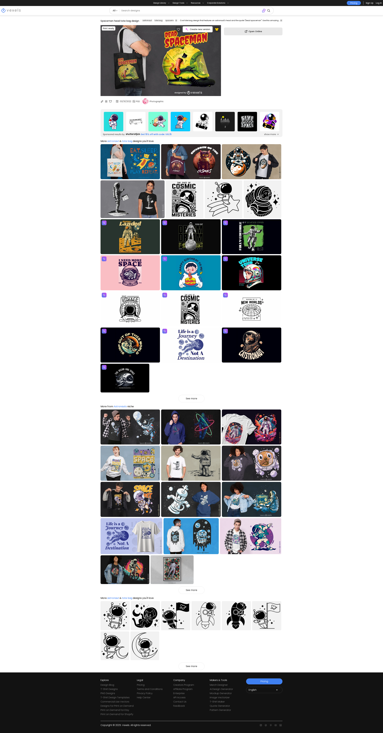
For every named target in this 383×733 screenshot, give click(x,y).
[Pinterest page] (271, 725)
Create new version (200, 29)
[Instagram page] (261, 725)
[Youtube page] (276, 725)
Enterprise (179, 693)
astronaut (147, 20)
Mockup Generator (221, 693)
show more (270, 134)
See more (191, 398)
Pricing (141, 685)
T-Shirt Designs (109, 689)
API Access (179, 697)
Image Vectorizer (220, 697)
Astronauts (120, 406)
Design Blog (107, 685)
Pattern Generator (220, 710)
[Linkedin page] (280, 725)
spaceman (170, 20)
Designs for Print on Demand (117, 706)
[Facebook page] (266, 725)
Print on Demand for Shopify (117, 714)
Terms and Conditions (150, 689)
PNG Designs (108, 693)
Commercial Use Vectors (115, 701)
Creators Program (183, 685)
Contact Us (179, 701)
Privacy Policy (145, 693)
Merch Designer (219, 685)
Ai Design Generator (221, 689)
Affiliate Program (183, 689)
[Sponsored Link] (113, 121)
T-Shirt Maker (217, 701)
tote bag (158, 20)
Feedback (179, 706)
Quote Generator (220, 706)
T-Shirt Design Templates (115, 697)
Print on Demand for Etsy (115, 710)
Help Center (144, 697)
